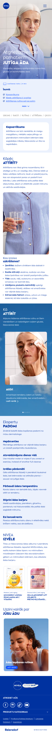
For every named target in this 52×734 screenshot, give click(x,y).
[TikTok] (19, 705)
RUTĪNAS (25, 115)
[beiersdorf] (11, 730)
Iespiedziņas (17, 722)
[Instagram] (12, 705)
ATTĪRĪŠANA (37, 115)
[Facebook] (5, 705)
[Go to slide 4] (27, 412)
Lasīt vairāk (11, 401)
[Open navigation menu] (45, 6)
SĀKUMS (6, 115)
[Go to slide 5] (29, 412)
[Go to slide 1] (22, 412)
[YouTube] (26, 705)
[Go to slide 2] (24, 412)
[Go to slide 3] (26, 412)
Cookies (6, 719)
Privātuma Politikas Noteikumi (22, 719)
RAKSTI (16, 115)
